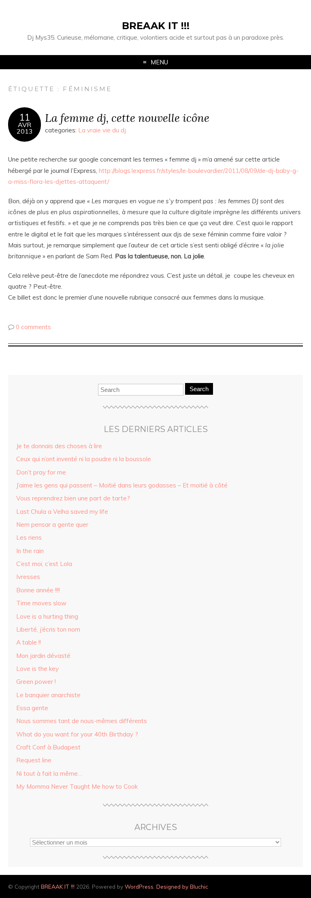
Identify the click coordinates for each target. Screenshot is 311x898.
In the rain (30, 551)
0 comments (33, 327)
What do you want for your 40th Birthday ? (77, 734)
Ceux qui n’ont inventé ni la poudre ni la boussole (83, 459)
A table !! (28, 642)
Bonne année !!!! (38, 590)
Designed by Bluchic (182, 886)
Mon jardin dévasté (43, 656)
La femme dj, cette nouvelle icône (127, 118)
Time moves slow (41, 603)
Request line (33, 760)
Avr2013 (25, 128)
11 (24, 117)
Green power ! (36, 681)
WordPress (139, 886)
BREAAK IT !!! (156, 26)
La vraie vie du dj (102, 130)
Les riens (29, 537)
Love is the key (37, 668)
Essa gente (32, 708)
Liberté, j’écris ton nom (48, 629)
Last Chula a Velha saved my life (62, 511)
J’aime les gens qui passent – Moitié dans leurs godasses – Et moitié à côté (122, 485)
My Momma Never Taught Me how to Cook (77, 786)
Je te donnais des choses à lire (59, 446)
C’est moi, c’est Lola (44, 564)
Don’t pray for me (41, 472)
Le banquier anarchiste (48, 695)
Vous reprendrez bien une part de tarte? (73, 498)
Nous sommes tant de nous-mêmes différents (81, 721)
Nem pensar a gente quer (52, 524)
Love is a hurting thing (47, 616)
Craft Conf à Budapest (48, 747)
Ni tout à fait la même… (49, 773)
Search (199, 388)
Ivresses (28, 577)
